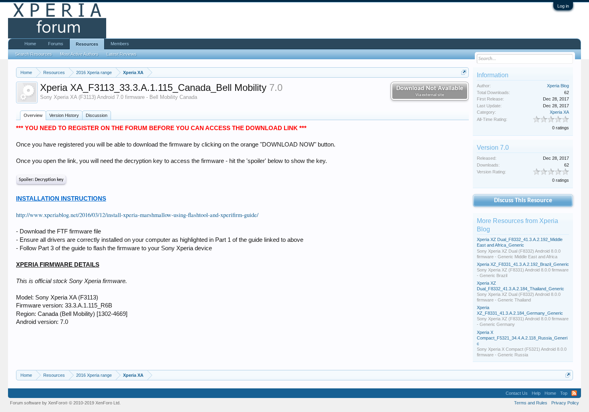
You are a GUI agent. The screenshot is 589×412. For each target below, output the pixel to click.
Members (120, 43)
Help (536, 393)
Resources (87, 44)
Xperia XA (559, 112)
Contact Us (517, 393)
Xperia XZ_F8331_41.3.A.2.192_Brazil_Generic (523, 264)
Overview (33, 115)
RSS (574, 393)
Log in (563, 6)
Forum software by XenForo (65, 402)
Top (563, 393)
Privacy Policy (565, 402)
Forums (55, 43)
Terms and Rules (530, 402)
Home (30, 43)
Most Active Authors (79, 54)
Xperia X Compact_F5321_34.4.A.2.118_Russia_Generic (522, 338)
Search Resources (33, 54)
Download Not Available (429, 91)
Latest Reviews (122, 54)
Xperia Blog (558, 85)
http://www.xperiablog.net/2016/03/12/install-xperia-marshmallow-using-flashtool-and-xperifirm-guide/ (137, 215)
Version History (64, 115)
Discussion (96, 115)
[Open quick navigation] (463, 72)
